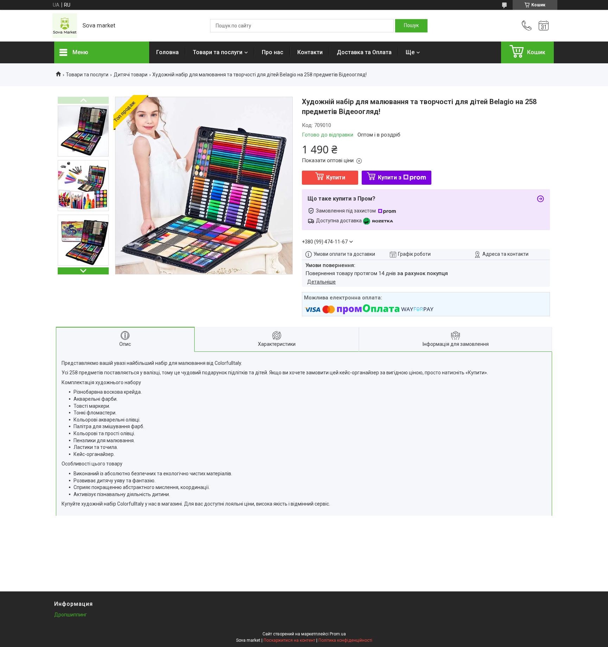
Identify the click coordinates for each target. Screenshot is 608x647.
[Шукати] (411, 25)
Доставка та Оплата (364, 52)
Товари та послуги (217, 52)
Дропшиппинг (70, 614)
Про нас (272, 52)
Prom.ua (338, 634)
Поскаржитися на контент (289, 640)
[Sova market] (64, 25)
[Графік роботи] (544, 26)
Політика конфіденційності (345, 640)
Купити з (389, 177)
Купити (335, 177)
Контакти (310, 52)
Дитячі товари (130, 74)
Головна (167, 52)
